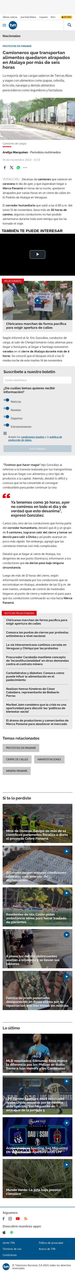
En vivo (67, 17)
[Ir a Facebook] (4, 1219)
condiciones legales (32, 436)
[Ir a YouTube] (18, 1219)
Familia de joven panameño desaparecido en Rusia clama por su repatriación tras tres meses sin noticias (37, 1001)
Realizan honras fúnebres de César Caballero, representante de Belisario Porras (32, 692)
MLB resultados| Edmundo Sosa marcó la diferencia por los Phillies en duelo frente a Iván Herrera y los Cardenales (37, 1064)
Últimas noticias (10, 17)
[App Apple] (5, 1232)
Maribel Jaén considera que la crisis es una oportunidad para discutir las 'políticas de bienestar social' (36, 708)
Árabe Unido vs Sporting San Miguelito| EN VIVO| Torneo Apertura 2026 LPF (37, 1150)
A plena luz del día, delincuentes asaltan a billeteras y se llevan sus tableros (32, 960)
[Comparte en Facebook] (4, 167)
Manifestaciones (49, 759)
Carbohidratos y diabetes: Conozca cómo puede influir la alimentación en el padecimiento (35, 676)
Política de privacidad (51, 1242)
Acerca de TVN (47, 1248)
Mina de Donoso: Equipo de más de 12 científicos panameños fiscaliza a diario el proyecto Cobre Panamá (37, 834)
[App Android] (12, 1232)
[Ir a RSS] (26, 1219)
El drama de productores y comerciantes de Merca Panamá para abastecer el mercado (37, 722)
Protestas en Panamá (21, 748)
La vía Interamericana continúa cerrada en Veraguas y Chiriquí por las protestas (36, 646)
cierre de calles (17, 759)
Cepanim (43, 17)
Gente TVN (9, 1242)
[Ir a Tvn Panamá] (36, 25)
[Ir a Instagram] (10, 1219)
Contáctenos (10, 1255)
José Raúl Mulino (28, 17)
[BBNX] (6, 1266)
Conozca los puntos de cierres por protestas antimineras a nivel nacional (37, 634)
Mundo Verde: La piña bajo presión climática (33, 1192)
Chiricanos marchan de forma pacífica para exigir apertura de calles (36, 325)
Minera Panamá (16, 770)
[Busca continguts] (69, 25)
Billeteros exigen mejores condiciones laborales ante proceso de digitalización (36, 876)
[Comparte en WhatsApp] (18, 167)
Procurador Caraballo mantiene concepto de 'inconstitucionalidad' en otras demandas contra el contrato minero (37, 660)
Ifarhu (53, 17)
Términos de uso (12, 1248)
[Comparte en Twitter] (11, 167)
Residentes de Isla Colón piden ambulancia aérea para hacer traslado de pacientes (36, 918)
